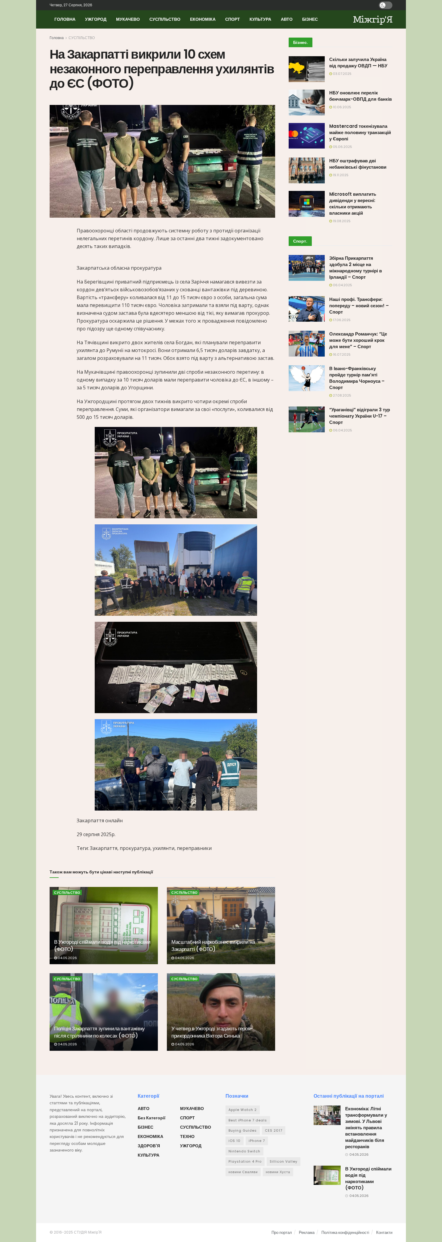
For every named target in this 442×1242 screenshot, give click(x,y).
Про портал (282, 1232)
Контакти (384, 1232)
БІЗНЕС (310, 19)
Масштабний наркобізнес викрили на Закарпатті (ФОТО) (213, 945)
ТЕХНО (187, 1136)
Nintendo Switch (244, 1151)
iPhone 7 (257, 1140)
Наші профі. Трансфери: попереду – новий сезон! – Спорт (359, 305)
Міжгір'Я (372, 19)
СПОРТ (232, 19)
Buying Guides (243, 1130)
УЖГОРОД (95, 19)
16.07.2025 (341, 354)
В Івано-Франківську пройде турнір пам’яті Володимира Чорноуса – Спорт (357, 378)
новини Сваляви (243, 1172)
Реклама (307, 1232)
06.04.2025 (342, 285)
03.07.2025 (341, 73)
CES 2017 (273, 1130)
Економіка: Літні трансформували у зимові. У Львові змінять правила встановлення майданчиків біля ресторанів (366, 1128)
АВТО (287, 19)
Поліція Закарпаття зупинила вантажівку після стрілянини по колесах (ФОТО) (99, 1032)
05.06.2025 (342, 146)
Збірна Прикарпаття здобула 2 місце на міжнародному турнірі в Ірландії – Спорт (355, 267)
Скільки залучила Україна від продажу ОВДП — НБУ (358, 62)
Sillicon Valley (283, 1161)
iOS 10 (235, 1140)
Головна (57, 37)
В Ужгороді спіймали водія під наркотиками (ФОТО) (102, 945)
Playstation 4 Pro (245, 1161)
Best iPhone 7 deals (248, 1120)
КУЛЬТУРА (260, 19)
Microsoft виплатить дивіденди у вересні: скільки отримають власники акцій (352, 203)
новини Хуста (278, 1172)
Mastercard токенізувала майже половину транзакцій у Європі (360, 132)
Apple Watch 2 (243, 1109)
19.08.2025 (341, 221)
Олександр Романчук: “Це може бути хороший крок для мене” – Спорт (358, 340)
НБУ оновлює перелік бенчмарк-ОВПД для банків (360, 96)
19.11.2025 (340, 175)
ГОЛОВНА (64, 19)
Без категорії (151, 1118)
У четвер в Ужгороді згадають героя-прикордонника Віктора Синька (212, 1032)
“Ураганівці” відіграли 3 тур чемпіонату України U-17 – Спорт (359, 415)
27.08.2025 (341, 395)
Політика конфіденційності (345, 1232)
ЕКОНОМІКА (203, 19)
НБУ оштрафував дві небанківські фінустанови (357, 164)
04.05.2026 (67, 957)
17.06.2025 (341, 319)
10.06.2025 (341, 107)
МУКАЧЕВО (128, 19)
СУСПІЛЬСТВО (164, 19)
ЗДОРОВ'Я (149, 1146)
